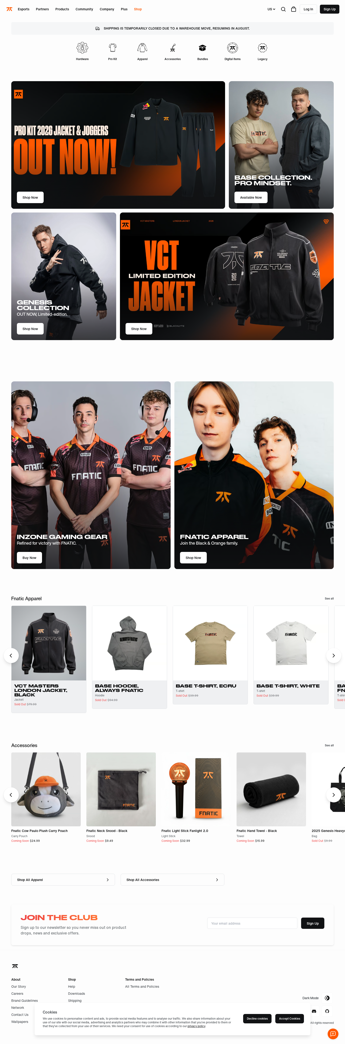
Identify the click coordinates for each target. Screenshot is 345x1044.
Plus (124, 9)
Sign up (330, 9)
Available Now (251, 197)
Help (71, 986)
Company (107, 9)
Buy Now (29, 557)
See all (329, 598)
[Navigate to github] (327, 1011)
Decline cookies (257, 1019)
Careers (17, 993)
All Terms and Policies (142, 986)
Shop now (193, 557)
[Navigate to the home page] (10, 9)
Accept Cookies (289, 1019)
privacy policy (196, 1026)
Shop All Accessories (142, 879)
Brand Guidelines (24, 1000)
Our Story (18, 986)
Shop (138, 9)
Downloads (76, 993)
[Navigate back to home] (15, 966)
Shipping (74, 1000)
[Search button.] (283, 9)
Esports (23, 9)
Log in (308, 9)
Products (62, 9)
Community (84, 9)
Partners (42, 9)
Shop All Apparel (30, 879)
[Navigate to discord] (314, 1011)
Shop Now (30, 197)
